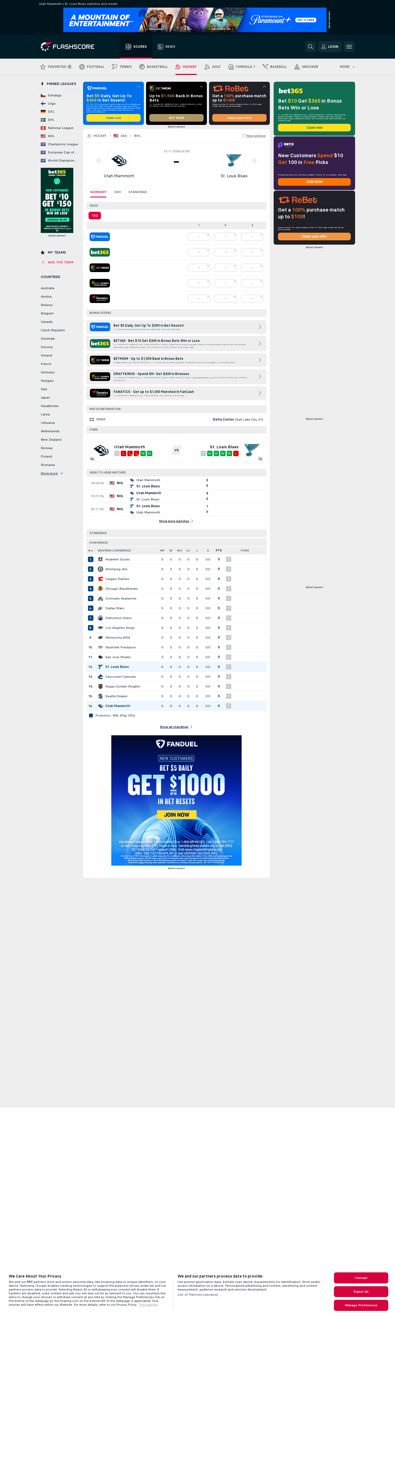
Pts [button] (219, 550)
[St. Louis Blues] (100, 667)
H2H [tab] (117, 192)
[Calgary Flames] (100, 579)
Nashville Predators (120, 647)
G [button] (208, 550)
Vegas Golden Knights (122, 686)
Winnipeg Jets (116, 569)
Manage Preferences (361, 1305)
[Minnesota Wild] (100, 637)
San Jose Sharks (118, 657)
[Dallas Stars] (100, 608)
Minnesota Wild (117, 637)
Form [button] (245, 550)
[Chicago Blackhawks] (100, 588)
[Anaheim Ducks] (100, 559)
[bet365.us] (100, 252)
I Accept (361, 1278)
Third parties (148, 1305)
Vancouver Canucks (120, 676)
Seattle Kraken (116, 696)
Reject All (360, 1292)
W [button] (170, 550)
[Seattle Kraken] (100, 696)
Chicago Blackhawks (121, 588)
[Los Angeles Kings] (100, 627)
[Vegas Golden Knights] (100, 686)
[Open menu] (349, 46)
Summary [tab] (98, 192)
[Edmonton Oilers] (100, 618)
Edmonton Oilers (118, 618)
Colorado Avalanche (121, 598)
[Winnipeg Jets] (100, 569)
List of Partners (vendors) (198, 1295)
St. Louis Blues (234, 175)
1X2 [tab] (95, 215)
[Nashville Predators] (100, 647)
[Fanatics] (100, 298)
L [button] (197, 550)
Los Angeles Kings (120, 628)
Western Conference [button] (114, 550)
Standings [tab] (137, 192)
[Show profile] (119, 160)
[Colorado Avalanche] (100, 598)
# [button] (89, 550)
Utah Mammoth (119, 175)
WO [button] (179, 550)
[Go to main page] (71, 46)
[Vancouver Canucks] (100, 676)
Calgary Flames (117, 579)
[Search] (310, 46)
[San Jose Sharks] (100, 657)
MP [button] (162, 550)
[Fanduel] (100, 236)
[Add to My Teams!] (98, 160)
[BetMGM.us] (100, 267)
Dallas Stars (114, 608)
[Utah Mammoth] (100, 706)
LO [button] (188, 550)
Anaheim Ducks (117, 559)
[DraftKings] (100, 283)
